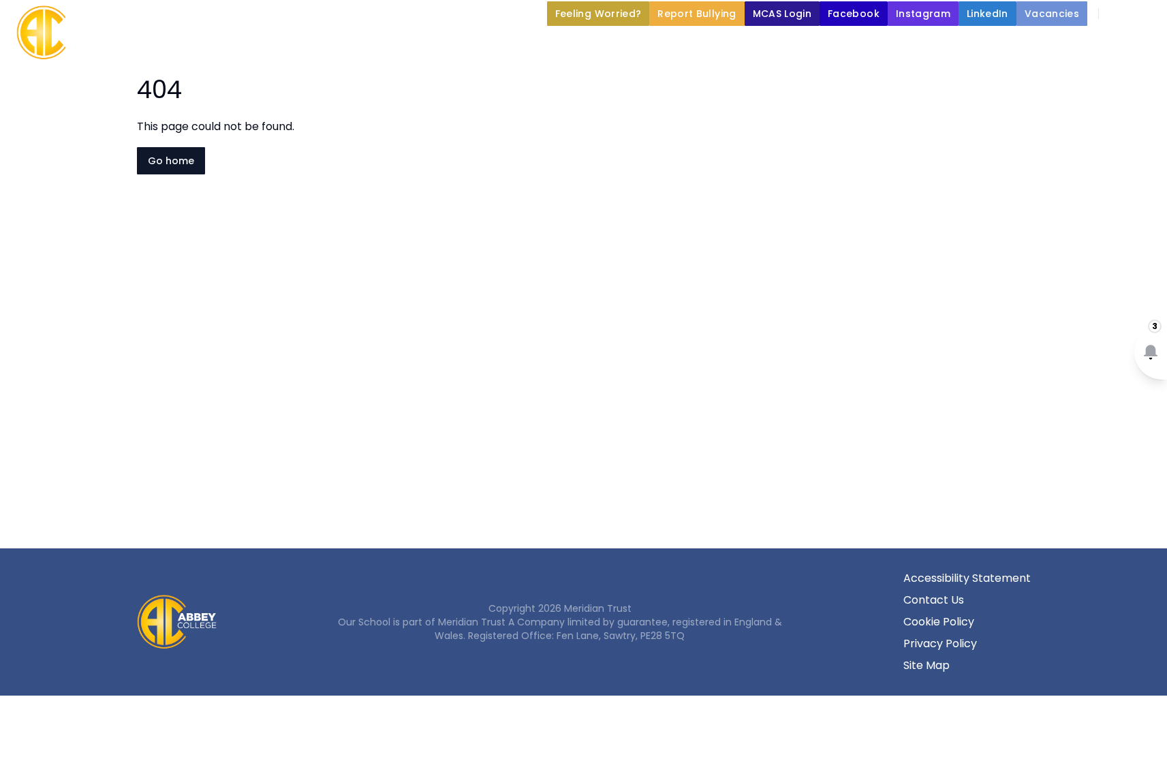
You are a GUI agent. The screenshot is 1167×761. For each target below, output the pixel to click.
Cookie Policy (938, 622)
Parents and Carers (720, 45)
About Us (450, 45)
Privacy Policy (940, 643)
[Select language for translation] (1145, 13)
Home (384, 45)
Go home (171, 161)
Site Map (926, 665)
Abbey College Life (571, 45)
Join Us (838, 45)
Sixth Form (1043, 45)
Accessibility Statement (967, 578)
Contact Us (933, 600)
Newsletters (937, 45)
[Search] (1116, 13)
